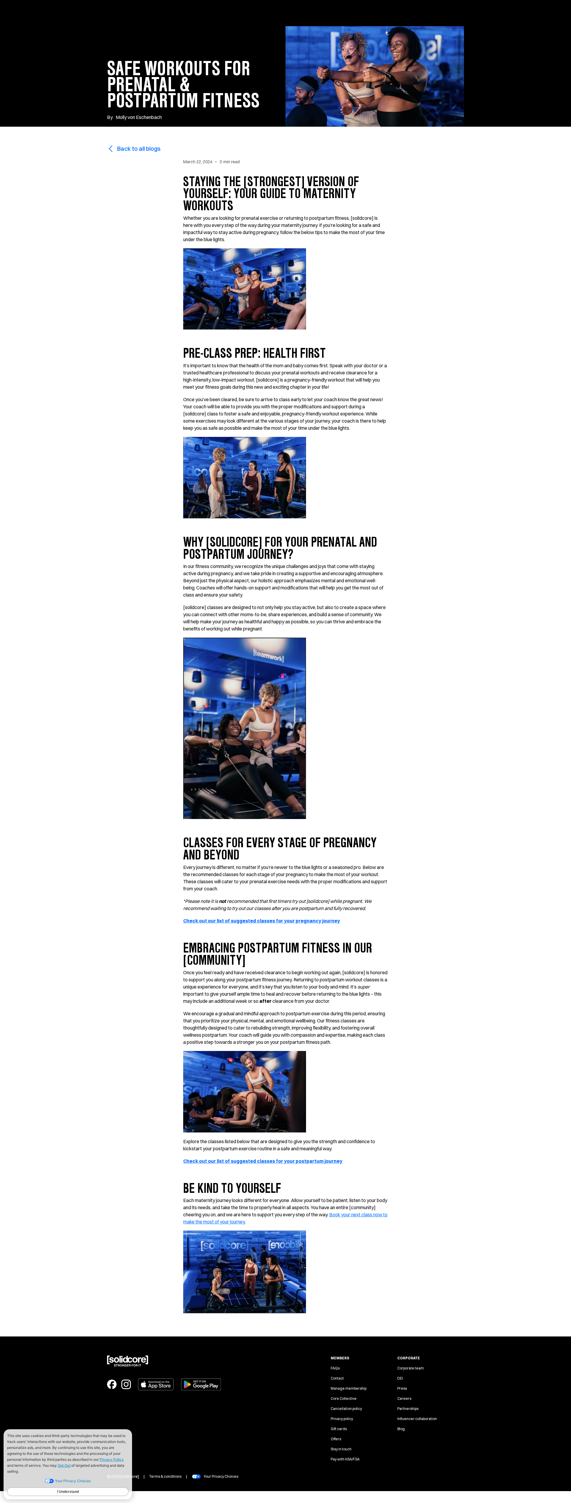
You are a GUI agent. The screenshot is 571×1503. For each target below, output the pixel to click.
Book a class (348, 13)
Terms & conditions (165, 1476)
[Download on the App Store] (156, 1384)
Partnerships (407, 1408)
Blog (401, 1429)
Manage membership (348, 1388)
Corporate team (410, 1368)
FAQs (335, 1368)
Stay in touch (341, 1449)
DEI (400, 1378)
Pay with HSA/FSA (345, 1459)
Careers (404, 1398)
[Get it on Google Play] (201, 1384)
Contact (337, 1378)
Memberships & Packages (291, 13)
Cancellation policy (346, 1408)
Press (402, 1388)
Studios (240, 13)
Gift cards (339, 1429)
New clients (206, 13)
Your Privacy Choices (221, 1476)
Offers (336, 1439)
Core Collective (344, 1398)
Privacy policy (342, 1418)
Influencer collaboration (417, 1418)
